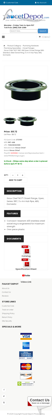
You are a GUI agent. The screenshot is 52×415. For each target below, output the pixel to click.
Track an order (7, 310)
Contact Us (6, 292)
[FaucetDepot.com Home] (26, 15)
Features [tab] (12, 213)
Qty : (6, 175)
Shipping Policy (8, 313)
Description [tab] (14, 191)
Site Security (7, 321)
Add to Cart (15, 180)
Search (43, 31)
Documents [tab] (14, 238)
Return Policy (7, 317)
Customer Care (8, 306)
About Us (5, 288)
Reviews (5, 296)
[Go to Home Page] (4, 45)
